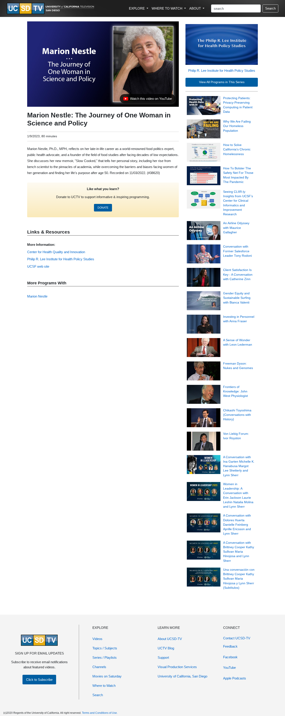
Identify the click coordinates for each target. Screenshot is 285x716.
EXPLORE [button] (137, 8)
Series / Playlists (104, 657)
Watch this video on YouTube (147, 100)
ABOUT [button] (195, 8)
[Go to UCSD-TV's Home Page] (51, 8)
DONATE (103, 207)
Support (163, 657)
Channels (99, 667)
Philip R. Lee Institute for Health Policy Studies (221, 70)
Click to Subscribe (39, 679)
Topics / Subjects (104, 648)
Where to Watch (104, 685)
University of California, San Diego (182, 676)
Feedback (230, 646)
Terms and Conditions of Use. (100, 712)
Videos (97, 639)
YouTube (229, 667)
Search (270, 8)
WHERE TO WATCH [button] (167, 8)
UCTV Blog (166, 648)
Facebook (230, 657)
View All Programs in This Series (221, 82)
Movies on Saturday (107, 676)
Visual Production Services (177, 667)
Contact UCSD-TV (236, 638)
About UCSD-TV (170, 639)
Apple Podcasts (234, 678)
